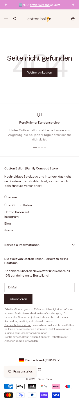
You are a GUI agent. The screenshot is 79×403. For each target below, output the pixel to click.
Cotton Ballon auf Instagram (16, 214)
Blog (7, 223)
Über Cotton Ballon (18, 205)
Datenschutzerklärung (17, 325)
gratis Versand (40, 5)
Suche (9, 230)
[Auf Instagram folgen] (39, 369)
